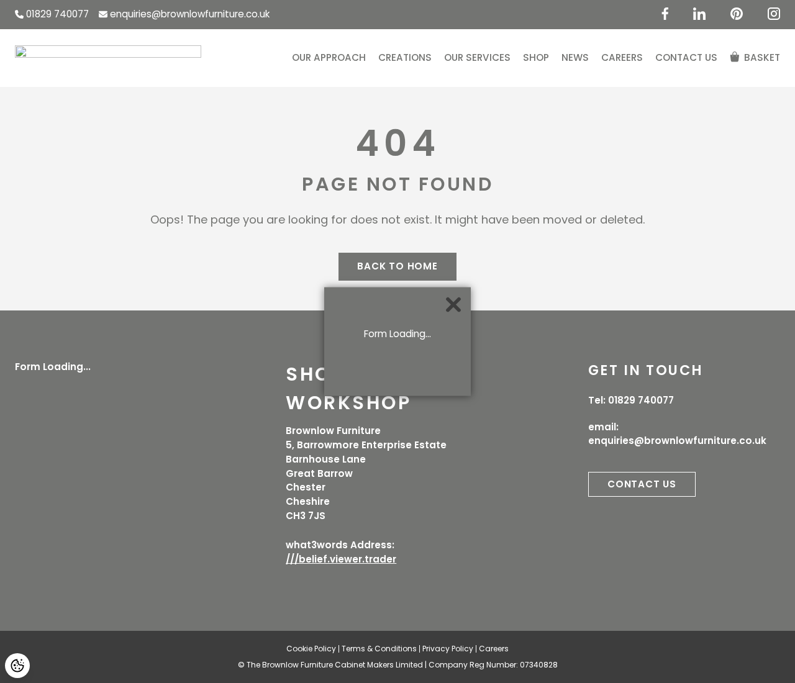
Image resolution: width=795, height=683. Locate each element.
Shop (536, 57)
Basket (762, 57)
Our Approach (329, 57)
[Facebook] (664, 13)
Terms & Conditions (379, 648)
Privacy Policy (447, 648)
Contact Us (686, 57)
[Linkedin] (699, 13)
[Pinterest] (736, 13)
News (575, 57)
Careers (622, 57)
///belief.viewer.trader (341, 559)
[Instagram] (774, 13)
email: (677, 434)
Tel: (631, 400)
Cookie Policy (311, 648)
